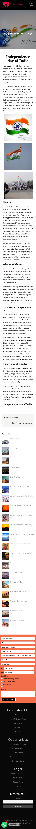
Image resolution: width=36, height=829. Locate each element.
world (24, 100)
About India (18, 786)
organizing (9, 333)
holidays (30, 86)
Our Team (18, 732)
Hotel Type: (4, 676)
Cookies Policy (18, 782)
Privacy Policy (18, 778)
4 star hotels (7, 684)
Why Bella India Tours (18, 719)
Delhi (21, 338)
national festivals (19, 86)
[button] (4, 825)
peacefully (26, 252)
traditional (14, 331)
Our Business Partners (18, 744)
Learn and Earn (18, 753)
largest (7, 100)
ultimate (20, 249)
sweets (27, 325)
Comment (4, 689)
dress (15, 351)
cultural (5, 331)
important (17, 69)
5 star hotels (7, 687)
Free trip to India (18, 761)
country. (8, 254)
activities (22, 333)
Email (18, 798)
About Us (18, 715)
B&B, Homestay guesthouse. (11, 679)
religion (22, 397)
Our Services (18, 723)
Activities (18, 728)
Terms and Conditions (18, 773)
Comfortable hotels (9, 681)
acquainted (6, 300)
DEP (2, 672)
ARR (2, 668)
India (25, 97)
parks (15, 359)
